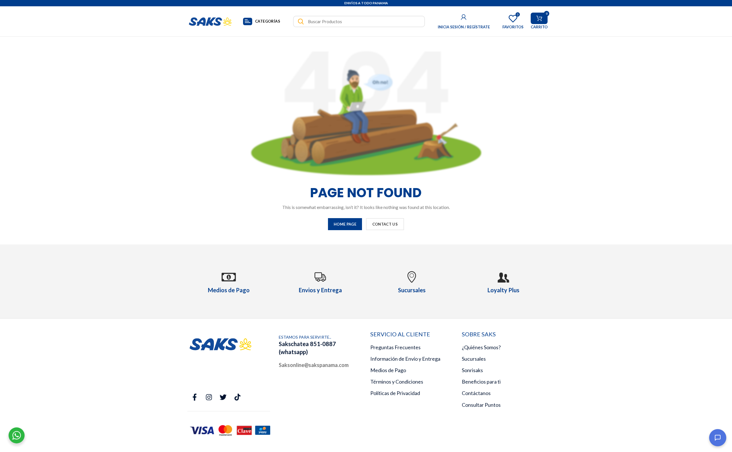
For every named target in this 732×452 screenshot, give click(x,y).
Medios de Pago (388, 370)
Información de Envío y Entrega (405, 359)
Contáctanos (476, 393)
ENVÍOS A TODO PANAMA (366, 3)
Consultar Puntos (481, 405)
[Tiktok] (237, 397)
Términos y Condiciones (396, 381)
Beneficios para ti (481, 381)
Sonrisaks (472, 370)
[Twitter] (223, 397)
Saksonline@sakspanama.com (314, 365)
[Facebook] (194, 397)
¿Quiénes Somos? (481, 347)
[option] (366, 3)
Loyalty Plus (503, 290)
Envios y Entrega (320, 290)
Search (301, 21)
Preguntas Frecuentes (395, 347)
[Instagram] (209, 397)
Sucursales (474, 359)
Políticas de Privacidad (395, 393)
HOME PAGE (345, 224)
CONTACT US (385, 224)
